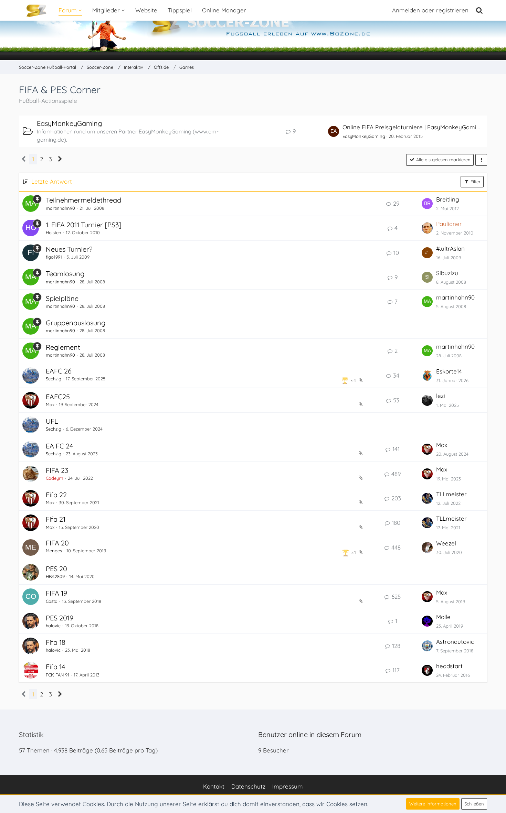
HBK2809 (55, 576)
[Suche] (479, 10)
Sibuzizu (447, 273)
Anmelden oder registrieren (430, 10)
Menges (54, 550)
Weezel (446, 543)
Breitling (447, 199)
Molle (443, 616)
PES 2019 (59, 618)
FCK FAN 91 (57, 675)
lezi (440, 395)
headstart (449, 666)
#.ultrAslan (450, 248)
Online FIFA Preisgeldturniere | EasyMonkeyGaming (413, 127)
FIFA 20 (57, 543)
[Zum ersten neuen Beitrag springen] (333, 131)
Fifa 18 (55, 642)
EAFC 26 (59, 371)
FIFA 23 (57, 470)
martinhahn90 (60, 208)
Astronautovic (455, 641)
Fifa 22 (56, 494)
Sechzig (53, 378)
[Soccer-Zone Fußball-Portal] (253, 30)
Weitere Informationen (432, 803)
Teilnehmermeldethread (83, 200)
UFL (52, 421)
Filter (475, 181)
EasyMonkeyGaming (69, 123)
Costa (51, 601)
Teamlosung (65, 273)
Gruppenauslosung (75, 322)
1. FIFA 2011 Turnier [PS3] (84, 224)
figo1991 (54, 257)
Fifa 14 (55, 666)
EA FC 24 (59, 446)
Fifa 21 (55, 519)
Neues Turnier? (69, 249)
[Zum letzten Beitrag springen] (427, 203)
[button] (481, 159)
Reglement (63, 347)
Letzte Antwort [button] (51, 181)
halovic (53, 625)
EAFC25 (58, 396)
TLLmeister (451, 494)
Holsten (53, 232)
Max (50, 404)
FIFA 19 (56, 593)
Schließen (474, 803)
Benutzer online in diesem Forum (309, 734)
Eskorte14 (449, 371)
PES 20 (56, 568)
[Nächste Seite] (60, 159)
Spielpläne (62, 298)
